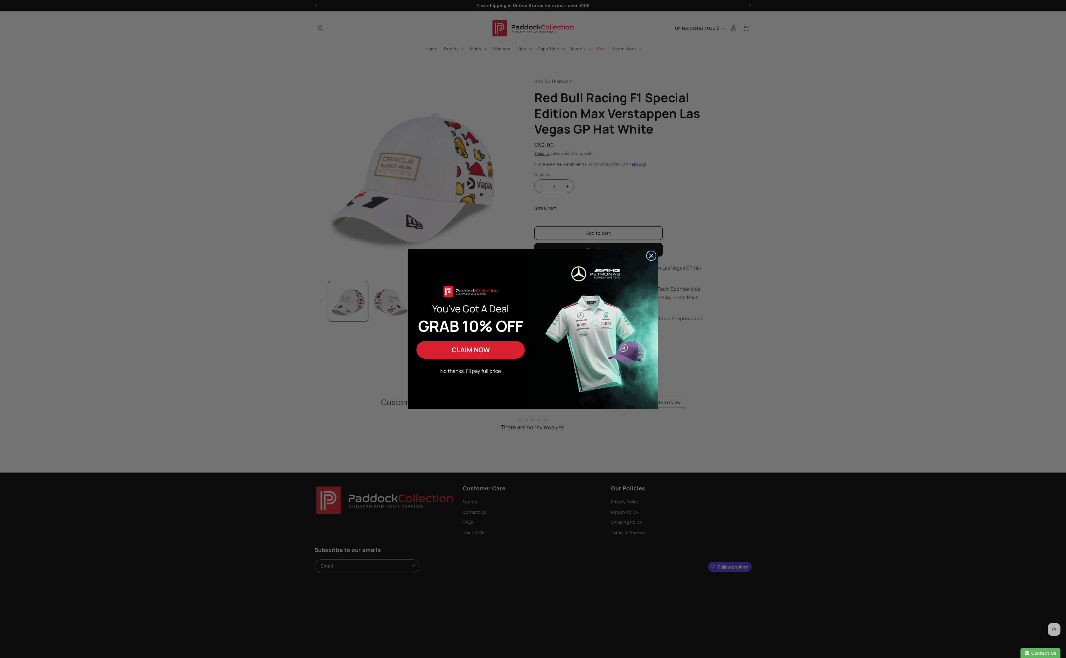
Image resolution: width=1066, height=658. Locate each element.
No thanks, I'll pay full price (470, 371)
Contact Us (1042, 653)
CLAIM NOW (471, 349)
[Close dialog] (651, 255)
